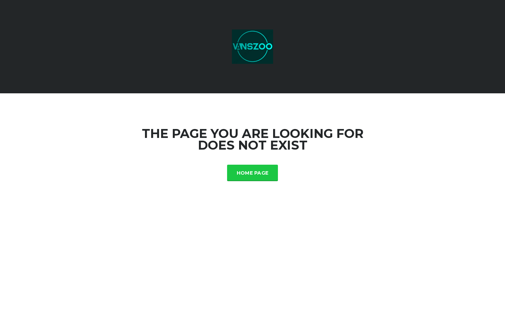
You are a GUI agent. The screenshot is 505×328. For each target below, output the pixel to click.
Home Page (253, 173)
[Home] (252, 46)
